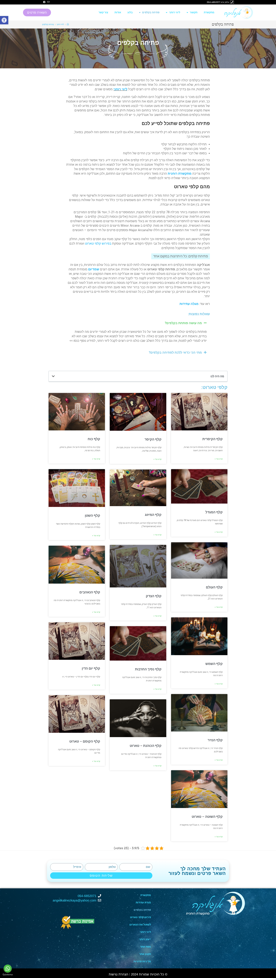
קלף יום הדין (91, 668)
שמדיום (93, 269)
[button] (37, 12)
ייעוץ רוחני (145, 939)
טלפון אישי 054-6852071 (218, 2)
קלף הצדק (153, 596)
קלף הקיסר (153, 439)
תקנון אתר (145, 954)
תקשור (193, 12)
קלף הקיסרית (212, 439)
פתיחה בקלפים (150, 12)
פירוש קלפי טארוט (140, 917)
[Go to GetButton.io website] (8, 975)
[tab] (138, 323)
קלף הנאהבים (89, 592)
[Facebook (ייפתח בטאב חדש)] (44, 2)
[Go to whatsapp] (8, 969)
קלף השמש (214, 664)
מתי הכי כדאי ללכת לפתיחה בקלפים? (175, 352)
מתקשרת (209, 12)
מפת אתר (145, 946)
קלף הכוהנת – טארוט (145, 746)
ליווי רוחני (174, 12)
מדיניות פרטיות (142, 961)
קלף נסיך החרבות (148, 669)
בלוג (130, 12)
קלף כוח (94, 439)
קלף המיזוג (153, 515)
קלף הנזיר (215, 740)
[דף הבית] (68, 24)
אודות (118, 12)
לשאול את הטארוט (140, 924)
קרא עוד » (219, 459)
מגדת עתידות (143, 902)
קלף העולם (214, 587)
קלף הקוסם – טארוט (84, 741)
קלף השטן (92, 515)
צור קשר (103, 12)
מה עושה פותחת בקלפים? (183, 323)
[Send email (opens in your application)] (48, 2)
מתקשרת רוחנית (180, 173)
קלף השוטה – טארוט (207, 817)
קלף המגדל (214, 512)
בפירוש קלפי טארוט (98, 243)
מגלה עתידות (189, 304)
